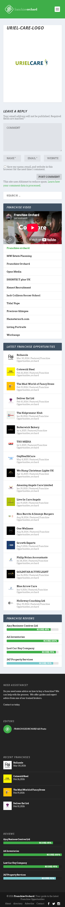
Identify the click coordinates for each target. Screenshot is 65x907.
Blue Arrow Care (27, 586)
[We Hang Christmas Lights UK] (11, 473)
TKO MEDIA (24, 441)
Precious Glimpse (17, 311)
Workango (13, 335)
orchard (35, 361)
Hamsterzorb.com (18, 319)
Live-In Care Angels (29, 499)
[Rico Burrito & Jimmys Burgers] (11, 516)
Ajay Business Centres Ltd (22, 625)
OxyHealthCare (26, 456)
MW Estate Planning (19, 256)
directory (17, 903)
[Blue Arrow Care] (11, 588)
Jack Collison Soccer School (23, 295)
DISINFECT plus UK (18, 279)
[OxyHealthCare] (11, 458)
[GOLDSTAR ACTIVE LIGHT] (11, 574)
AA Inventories (16, 637)
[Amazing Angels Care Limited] (11, 487)
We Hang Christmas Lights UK (35, 470)
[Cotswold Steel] (11, 371)
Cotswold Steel (26, 369)
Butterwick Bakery (28, 427)
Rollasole (22, 355)
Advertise (29, 903)
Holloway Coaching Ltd (31, 600)
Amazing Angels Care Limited (35, 485)
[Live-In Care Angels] (11, 502)
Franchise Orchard (18, 264)
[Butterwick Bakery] (11, 429)
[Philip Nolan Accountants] (11, 559)
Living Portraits (16, 327)
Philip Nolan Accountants (32, 557)
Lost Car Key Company (20, 648)
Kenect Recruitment (19, 287)
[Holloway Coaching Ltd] (11, 603)
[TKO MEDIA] (11, 444)
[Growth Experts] (11, 545)
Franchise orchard (18, 248)
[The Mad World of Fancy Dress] (11, 386)
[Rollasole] (11, 357)
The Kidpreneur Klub (29, 413)
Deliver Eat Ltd (25, 398)
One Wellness (25, 528)
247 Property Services (20, 659)
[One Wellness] (11, 531)
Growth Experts (26, 543)
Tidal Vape (13, 303)
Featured (35, 358)
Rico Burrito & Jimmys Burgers (35, 514)
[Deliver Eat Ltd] (11, 400)
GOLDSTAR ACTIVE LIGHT (32, 572)
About (8, 903)
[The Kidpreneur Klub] (11, 415)
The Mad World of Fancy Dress (35, 384)
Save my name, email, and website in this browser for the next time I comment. (28, 168)
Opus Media (14, 271)
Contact (40, 903)
